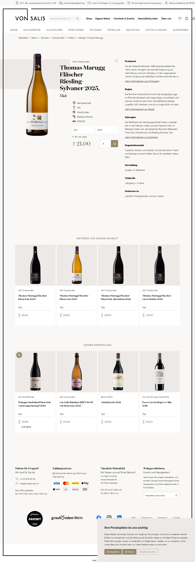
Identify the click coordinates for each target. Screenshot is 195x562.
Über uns (166, 18)
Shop (89, 18)
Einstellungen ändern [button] (147, 552)
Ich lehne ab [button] (129, 552)
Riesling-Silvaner (85, 116)
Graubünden (83, 111)
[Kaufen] (114, 143)
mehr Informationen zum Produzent (142, 80)
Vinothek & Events (123, 18)
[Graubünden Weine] (67, 521)
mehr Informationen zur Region (140, 108)
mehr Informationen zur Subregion (141, 136)
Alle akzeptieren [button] (113, 552)
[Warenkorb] (186, 18)
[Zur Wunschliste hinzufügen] (116, 61)
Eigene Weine (102, 18)
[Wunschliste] (179, 18)
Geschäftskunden (148, 18)
